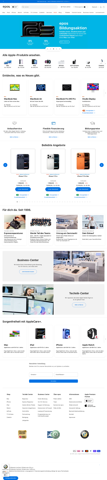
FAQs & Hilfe (57, 408)
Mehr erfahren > (65, 1)
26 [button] (80, 202)
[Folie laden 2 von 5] (50, 49)
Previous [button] (3, 1)
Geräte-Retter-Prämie (28, 405)
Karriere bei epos (59, 405)
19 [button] (62, 202)
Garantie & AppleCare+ (29, 408)
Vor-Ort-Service (42, 402)
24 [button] (75, 202)
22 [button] (70, 202)
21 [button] (67, 202)
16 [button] (55, 202)
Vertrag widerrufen (10, 478)
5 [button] (27, 202)
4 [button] (24, 202)
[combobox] (39, 6)
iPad (8, 405)
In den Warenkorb (23, 189)
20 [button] (65, 202)
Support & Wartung (43, 405)
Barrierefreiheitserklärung (76, 411)
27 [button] (82, 202)
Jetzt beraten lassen (28, 271)
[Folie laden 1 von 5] (47, 49)
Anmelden (53, 381)
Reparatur (25, 399)
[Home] (6, 7)
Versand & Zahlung (74, 408)
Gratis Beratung (42, 399)
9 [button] (37, 202)
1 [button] (17, 202)
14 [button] (50, 202)
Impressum (72, 417)
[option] (8, 64)
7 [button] (32, 202)
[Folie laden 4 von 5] (56, 49)
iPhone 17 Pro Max (83, 176)
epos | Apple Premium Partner (82, 453)
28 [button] (85, 202)
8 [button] (35, 202)
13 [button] (47, 202)
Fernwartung (26, 414)
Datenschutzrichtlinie (75, 402)
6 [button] (30, 202)
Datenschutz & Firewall (45, 408)
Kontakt (71, 414)
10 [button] (40, 202)
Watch (9, 408)
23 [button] (72, 202)
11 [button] (42, 202)
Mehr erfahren (64, 42)
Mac (8, 399)
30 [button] (90, 202)
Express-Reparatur (27, 402)
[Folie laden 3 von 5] (53, 49)
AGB (70, 399)
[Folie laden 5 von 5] (59, 49)
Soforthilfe (25, 411)
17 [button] (57, 202)
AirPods (9, 411)
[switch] (5, 475)
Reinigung (25, 417)
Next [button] (103, 1)
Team (55, 402)
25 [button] (77, 202)
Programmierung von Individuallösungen (44, 415)
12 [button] (45, 202)
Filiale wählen (57, 399)
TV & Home (10, 414)
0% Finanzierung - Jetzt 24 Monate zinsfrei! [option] (53, 1)
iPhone (9, 402)
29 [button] (87, 202)
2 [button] (19, 202)
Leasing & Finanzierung (45, 411)
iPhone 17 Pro (23, 176)
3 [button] (22, 202)
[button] (4, 12)
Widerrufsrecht (73, 405)
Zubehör (9, 417)
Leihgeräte (25, 420)
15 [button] (52, 202)
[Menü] (8, 465)
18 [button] (60, 202)
